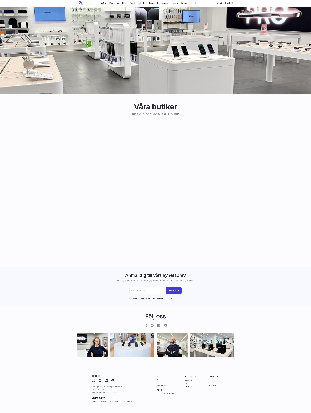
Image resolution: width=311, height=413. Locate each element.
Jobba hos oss (162, 383)
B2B (186, 383)
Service (187, 386)
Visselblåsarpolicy (126, 401)
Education (188, 380)
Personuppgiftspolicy (107, 401)
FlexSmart (212, 386)
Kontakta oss (162, 386)
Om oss (160, 380)
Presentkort (212, 383)
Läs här (168, 298)
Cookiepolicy (96, 401)
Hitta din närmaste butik (165, 393)
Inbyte (210, 380)
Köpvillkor (117, 401)
